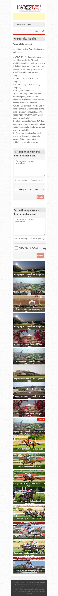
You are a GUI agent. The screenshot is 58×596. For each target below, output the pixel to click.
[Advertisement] (35, 16)
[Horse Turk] (29, 11)
